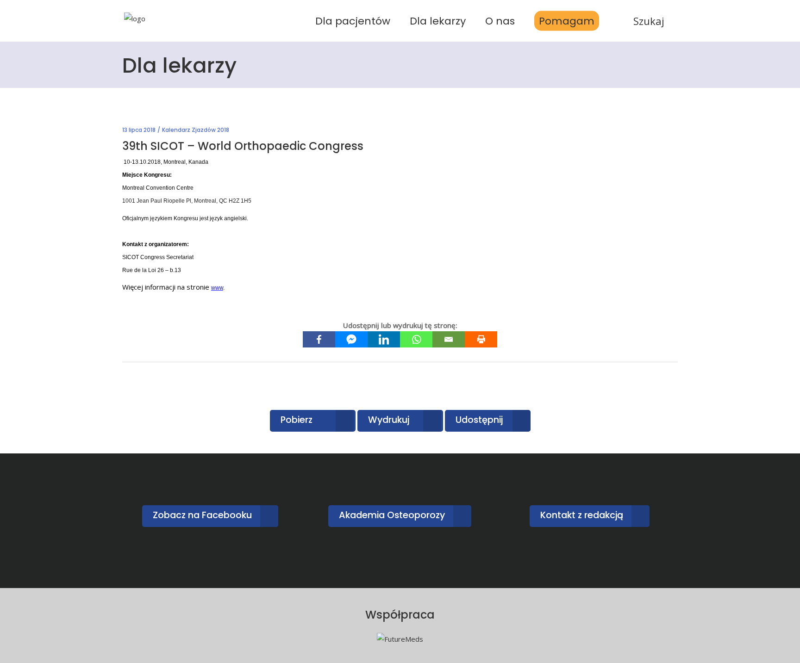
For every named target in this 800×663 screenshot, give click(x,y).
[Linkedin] (384, 339)
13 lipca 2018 (139, 130)
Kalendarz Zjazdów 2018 (195, 130)
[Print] (481, 339)
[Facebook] (319, 339)
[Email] (448, 339)
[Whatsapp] (416, 339)
